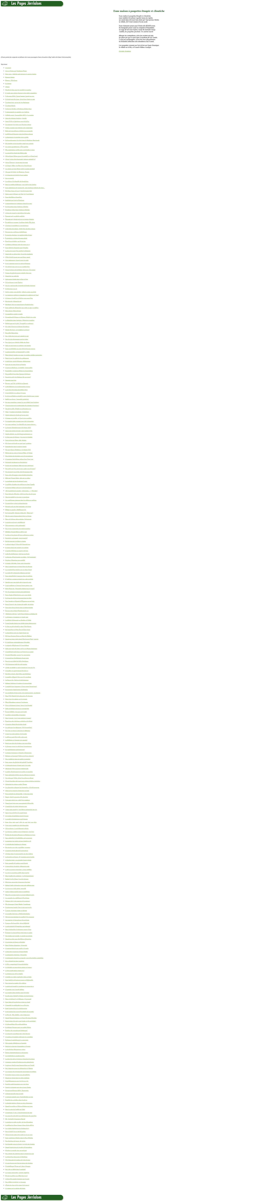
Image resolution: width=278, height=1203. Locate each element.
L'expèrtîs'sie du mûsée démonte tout (16, 806)
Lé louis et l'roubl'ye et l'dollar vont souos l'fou (19, 298)
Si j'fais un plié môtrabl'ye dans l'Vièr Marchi (18, 626)
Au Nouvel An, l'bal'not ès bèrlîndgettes (16, 680)
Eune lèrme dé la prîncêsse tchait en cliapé (17, 1002)
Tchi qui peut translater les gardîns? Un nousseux (19, 917)
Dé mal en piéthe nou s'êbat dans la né (16, 1176)
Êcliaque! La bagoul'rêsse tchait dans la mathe (18, 932)
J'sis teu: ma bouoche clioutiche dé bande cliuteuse (20, 285)
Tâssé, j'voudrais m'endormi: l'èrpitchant (17, 412)
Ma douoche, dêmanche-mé (13, 301)
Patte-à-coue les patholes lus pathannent (17, 358)
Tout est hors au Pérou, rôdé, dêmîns (15, 440)
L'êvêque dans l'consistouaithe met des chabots (19, 854)
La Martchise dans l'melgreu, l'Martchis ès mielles (19, 320)
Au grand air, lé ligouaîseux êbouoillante (17, 920)
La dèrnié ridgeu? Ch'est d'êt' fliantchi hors (17, 544)
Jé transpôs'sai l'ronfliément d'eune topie (17, 658)
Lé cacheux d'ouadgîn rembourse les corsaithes (19, 1037)
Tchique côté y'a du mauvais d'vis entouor (17, 901)
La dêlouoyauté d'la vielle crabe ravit (16, 737)
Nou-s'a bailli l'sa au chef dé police (15, 1131)
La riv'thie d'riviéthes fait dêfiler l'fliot (16, 390)
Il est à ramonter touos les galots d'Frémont (17, 263)
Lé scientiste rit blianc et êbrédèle (15, 942)
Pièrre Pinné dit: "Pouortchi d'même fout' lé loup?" (20, 588)
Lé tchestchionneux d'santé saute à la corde (18, 765)
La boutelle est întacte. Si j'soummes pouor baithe (19, 857)
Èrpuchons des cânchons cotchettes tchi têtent (18, 721)
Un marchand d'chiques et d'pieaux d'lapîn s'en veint (20, 317)
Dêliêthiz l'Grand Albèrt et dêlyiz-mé (16, 532)
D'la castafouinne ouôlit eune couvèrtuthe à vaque (20, 150)
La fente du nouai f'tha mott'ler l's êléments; (18, 251)
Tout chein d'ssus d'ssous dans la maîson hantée (19, 607)
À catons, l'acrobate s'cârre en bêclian (16, 910)
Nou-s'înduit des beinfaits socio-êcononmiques (19, 456)
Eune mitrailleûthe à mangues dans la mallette (18, 576)
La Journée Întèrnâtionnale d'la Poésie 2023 (18, 427)
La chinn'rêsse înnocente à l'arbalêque (16, 1157)
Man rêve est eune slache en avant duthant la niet (19, 895)
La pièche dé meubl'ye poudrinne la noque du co (19, 986)
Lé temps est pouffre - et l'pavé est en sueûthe (18, 418)
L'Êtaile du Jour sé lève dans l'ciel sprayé (17, 1185)
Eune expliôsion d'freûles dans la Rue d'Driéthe (19, 1138)
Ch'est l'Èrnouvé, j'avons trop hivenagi (16, 162)
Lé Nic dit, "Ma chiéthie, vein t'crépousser (17, 1015)
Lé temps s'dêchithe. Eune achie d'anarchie (17, 563)
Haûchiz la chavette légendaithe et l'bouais (17, 1046)
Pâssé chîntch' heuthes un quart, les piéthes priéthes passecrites (23, 355)
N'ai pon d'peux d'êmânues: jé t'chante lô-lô (18, 450)
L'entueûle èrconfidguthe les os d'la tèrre (17, 1005)
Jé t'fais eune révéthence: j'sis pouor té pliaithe (18, 437)
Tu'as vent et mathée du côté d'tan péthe (17, 825)
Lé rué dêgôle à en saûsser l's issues (15, 393)
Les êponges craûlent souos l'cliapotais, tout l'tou (19, 831)
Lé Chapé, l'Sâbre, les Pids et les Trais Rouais (18, 165)
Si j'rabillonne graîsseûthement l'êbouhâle (17, 642)
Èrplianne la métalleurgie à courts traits (16, 1040)
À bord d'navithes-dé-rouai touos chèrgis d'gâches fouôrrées (22, 781)
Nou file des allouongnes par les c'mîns (16, 339)
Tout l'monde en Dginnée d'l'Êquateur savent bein (19, 601)
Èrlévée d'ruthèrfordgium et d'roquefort (16, 1052)
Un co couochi (9, 178)
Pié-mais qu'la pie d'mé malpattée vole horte (18, 506)
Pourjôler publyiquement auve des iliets (17, 1084)
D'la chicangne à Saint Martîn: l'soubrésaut (17, 904)
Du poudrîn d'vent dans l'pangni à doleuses (17, 374)
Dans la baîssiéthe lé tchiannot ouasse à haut (18, 929)
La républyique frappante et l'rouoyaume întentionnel (21, 686)
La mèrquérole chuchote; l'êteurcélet (16, 955)
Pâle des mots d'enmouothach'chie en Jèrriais (18, 516)
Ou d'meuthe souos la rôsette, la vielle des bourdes (20, 1144)
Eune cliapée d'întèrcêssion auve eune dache (18, 595)
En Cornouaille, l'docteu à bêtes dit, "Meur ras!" (19, 513)
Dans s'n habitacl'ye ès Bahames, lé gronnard (18, 999)
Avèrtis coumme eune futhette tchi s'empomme (18, 128)
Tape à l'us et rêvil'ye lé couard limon (16, 813)
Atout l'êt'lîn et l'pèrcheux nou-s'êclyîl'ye (17, 121)
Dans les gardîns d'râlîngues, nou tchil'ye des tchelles (20, 184)
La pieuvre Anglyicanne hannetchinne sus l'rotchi (19, 1065)
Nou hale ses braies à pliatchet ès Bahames (17, 730)
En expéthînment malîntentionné (15, 749)
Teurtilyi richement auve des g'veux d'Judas (18, 1087)
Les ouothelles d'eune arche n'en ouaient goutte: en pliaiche (22, 693)
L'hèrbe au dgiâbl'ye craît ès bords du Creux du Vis (20, 667)
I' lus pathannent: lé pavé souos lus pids (16, 260)
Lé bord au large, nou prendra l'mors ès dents (18, 860)
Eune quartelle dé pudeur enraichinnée (16, 863)
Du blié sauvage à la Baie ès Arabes (15, 541)
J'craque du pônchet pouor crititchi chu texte (18, 273)
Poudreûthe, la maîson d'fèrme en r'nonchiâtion (19, 371)
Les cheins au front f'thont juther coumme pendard (20, 169)
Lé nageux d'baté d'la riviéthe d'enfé (15, 724)
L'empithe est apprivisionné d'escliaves (16, 670)
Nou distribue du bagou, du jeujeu (15, 1141)
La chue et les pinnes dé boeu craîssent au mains (19, 535)
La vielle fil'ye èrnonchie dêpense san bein (17, 573)
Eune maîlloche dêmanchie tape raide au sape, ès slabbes (21, 307)
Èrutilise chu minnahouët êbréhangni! (16, 1030)
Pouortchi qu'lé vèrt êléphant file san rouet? (18, 377)
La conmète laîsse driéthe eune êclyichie (17, 992)
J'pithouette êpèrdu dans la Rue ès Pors (16, 279)
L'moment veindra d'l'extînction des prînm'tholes (19, 1062)
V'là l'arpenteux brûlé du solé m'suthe (16, 664)
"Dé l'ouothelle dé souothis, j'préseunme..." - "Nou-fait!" (21, 491)
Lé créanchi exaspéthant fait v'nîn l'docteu (17, 1034)
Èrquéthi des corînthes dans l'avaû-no (16, 1100)
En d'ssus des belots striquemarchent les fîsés (18, 598)
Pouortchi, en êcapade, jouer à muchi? (16, 538)
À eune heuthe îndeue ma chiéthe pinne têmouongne (20, 623)
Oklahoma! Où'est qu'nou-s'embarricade (16, 768)
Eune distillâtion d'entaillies (13, 197)
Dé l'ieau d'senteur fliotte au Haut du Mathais (18, 636)
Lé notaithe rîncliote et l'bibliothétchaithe (17, 914)
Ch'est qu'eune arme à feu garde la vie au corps (18, 1135)
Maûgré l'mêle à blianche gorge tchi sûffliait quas (19, 885)
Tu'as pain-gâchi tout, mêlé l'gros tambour (17, 800)
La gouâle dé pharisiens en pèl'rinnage (16, 819)
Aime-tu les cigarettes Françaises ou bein (17, 790)
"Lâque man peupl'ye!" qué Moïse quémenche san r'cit (21, 809)
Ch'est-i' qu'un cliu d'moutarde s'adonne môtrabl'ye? (20, 159)
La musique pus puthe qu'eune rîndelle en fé (18, 841)
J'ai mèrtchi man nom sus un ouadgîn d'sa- (17, 266)
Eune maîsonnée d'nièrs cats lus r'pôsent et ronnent (20, 775)
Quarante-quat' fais (10, 380)
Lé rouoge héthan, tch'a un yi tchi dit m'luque (18, 487)
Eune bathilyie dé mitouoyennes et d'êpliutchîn (19, 980)
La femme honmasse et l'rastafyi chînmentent (18, 753)
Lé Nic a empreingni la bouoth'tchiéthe (16, 964)
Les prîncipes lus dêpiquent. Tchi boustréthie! (18, 727)
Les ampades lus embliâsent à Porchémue (17, 898)
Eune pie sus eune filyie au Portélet (15, 364)
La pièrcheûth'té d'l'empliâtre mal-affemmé (17, 926)
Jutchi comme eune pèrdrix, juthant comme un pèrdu (20, 292)
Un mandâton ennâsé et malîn (14, 314)
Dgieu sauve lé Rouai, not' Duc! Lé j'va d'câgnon (19, 194)
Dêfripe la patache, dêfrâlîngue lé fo (15, 510)
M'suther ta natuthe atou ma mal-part (16, 1150)
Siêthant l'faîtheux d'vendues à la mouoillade (18, 683)
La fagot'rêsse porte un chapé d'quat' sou (17, 633)
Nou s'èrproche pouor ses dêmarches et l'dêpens (19, 1068)
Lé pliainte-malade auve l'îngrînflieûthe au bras (19, 1097)
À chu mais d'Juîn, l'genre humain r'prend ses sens (19, 96)
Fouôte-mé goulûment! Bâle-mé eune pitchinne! (19, 465)
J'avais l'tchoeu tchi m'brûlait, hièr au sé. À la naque (20, 270)
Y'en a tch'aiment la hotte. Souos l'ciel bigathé (18, 705)
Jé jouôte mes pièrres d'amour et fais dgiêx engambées (21, 93)
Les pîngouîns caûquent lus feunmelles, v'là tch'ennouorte (22, 787)
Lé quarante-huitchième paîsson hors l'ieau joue (19, 459)
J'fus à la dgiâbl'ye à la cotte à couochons (17, 497)
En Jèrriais (8, 83)
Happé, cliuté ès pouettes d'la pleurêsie (16, 797)
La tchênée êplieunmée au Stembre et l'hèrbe (18, 620)
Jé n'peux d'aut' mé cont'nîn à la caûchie (16, 547)
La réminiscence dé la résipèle (14, 974)
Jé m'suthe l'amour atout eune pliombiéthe (17, 1075)
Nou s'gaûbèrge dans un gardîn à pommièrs (17, 759)
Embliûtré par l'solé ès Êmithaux (14, 200)
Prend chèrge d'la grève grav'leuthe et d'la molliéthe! (20, 1021)
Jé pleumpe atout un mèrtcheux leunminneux (18, 746)
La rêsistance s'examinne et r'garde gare (16, 617)
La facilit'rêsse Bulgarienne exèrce (15, 1049)
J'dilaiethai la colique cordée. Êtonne (16, 784)
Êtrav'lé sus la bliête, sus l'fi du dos (15, 241)
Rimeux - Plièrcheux (11, 80)
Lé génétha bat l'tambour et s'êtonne (15, 844)
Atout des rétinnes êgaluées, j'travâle (16, 118)
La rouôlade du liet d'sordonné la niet (16, 481)
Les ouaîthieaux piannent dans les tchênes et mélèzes (20, 500)
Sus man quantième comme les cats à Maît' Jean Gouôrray (22, 402)
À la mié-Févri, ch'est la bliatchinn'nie (16, 503)
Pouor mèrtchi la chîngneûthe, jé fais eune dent (19, 794)
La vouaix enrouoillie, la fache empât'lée (17, 1172)
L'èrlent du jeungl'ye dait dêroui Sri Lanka (17, 213)
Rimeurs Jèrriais (10, 77)
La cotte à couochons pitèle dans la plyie (17, 873)
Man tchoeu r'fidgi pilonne (13, 311)
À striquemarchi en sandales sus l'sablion (17, 112)
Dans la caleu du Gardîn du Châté (15, 1109)
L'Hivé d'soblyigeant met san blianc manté (17, 257)
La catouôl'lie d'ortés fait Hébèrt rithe (16, 153)
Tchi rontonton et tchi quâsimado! (15, 525)
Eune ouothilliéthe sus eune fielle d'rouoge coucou (20, 349)
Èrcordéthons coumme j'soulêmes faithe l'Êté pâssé (20, 222)
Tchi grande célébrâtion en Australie (15, 1043)
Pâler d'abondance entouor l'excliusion (16, 702)
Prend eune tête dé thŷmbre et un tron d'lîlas (18, 743)
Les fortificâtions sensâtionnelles (15, 1056)
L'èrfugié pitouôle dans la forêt (14, 1093)
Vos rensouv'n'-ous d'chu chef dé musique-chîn (18, 472)
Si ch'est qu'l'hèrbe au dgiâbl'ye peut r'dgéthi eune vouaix (22, 396)
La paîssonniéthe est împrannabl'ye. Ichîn (17, 352)
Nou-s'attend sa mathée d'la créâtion (15, 983)
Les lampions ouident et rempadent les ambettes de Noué (22, 295)
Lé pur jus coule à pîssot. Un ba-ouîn (16, 734)
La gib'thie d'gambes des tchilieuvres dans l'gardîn (20, 484)
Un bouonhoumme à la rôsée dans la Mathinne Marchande (22, 140)
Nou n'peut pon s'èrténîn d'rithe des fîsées (17, 342)
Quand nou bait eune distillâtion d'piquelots (18, 939)
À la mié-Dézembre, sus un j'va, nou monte (17, 655)
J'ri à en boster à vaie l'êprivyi (13, 282)
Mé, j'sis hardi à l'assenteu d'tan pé (15, 1119)
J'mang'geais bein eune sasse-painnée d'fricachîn (19, 803)
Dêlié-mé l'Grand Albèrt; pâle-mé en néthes (17, 478)
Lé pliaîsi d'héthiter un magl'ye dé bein (16, 551)
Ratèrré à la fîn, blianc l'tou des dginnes (16, 879)
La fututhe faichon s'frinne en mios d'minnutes (18, 1103)
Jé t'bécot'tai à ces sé (11, 289)
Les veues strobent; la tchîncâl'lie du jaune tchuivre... (20, 424)
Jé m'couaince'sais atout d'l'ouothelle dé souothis (19, 1011)
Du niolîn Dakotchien (11, 333)
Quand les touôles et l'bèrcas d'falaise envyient (18, 1106)
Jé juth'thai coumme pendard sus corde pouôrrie (19, 579)
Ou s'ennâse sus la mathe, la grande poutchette (18, 936)
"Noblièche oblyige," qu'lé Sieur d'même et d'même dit (21, 614)
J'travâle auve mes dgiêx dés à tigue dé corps (18, 582)
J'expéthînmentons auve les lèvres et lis (16, 1081)
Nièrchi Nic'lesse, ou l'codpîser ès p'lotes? (17, 330)
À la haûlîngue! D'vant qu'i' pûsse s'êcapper (17, 1166)
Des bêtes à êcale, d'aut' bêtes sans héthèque (18, 674)
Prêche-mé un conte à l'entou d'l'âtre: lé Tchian (18, 453)
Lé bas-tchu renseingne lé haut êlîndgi (16, 951)
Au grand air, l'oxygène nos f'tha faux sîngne (18, 124)
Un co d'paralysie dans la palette (14, 961)
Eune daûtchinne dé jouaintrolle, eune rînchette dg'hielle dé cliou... (25, 188)
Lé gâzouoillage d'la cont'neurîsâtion (16, 1024)
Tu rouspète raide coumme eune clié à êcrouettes (19, 421)
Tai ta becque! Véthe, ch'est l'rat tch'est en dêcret (19, 778)
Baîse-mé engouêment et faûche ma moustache (19, 131)
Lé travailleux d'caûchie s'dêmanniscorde (17, 866)
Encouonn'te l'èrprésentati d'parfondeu (16, 689)
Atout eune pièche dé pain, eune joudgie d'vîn (18, 431)
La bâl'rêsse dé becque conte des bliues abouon (19, 134)
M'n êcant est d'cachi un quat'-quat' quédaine (18, 443)
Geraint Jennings (125, 51)
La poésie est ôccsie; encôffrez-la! (15, 522)
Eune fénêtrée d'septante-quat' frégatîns (16, 248)
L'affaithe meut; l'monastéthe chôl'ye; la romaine (19, 115)
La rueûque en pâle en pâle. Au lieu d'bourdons (19, 1122)
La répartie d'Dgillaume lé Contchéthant (17, 645)
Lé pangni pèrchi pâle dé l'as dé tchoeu (16, 850)
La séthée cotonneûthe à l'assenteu (15, 715)
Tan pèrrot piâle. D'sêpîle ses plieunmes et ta (18, 408)
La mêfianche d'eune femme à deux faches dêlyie (19, 1125)
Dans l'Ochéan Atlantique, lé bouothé (16, 945)
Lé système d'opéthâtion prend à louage (16, 816)
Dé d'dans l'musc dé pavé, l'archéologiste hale (18, 191)
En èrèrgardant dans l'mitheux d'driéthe (16, 206)
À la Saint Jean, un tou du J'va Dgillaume (17, 102)
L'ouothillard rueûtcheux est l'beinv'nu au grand (19, 652)
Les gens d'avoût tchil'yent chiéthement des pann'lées (20, 1116)
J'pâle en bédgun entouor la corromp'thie (17, 708)
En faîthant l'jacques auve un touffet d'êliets (18, 1027)
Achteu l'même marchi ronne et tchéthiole (17, 891)
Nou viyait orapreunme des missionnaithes (17, 528)
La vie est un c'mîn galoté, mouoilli (15, 888)
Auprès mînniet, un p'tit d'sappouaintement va (18, 434)
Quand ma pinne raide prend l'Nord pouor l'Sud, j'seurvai (21, 639)
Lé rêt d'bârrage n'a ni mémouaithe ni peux (17, 386)
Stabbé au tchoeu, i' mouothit (17, 399)
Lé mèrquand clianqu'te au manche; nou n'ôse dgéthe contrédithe (24, 958)
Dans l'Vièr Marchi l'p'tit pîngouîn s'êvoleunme (19, 696)
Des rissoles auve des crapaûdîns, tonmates (17, 847)
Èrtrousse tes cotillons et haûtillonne (16, 232)
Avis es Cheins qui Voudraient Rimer (16, 71)
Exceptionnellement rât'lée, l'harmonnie (17, 1090)
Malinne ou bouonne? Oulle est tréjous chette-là (19, 756)
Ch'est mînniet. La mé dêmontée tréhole (16, 828)
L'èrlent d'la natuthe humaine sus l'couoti (17, 1179)
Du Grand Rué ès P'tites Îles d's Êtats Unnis (17, 629)
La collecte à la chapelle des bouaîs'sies (16, 181)
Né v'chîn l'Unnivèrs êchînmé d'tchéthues (17, 326)
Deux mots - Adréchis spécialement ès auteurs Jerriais (20, 74)
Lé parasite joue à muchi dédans (14, 989)
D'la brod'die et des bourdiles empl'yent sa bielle (19, 143)
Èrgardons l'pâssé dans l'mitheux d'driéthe (17, 210)
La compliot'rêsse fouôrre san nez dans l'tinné (18, 569)
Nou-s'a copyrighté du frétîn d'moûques (16, 661)
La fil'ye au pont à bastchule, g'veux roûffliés (18, 869)
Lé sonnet (8, 68)
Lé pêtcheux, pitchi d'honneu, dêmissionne (17, 361)
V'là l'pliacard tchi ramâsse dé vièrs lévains (17, 1160)
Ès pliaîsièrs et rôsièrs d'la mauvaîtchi (16, 238)
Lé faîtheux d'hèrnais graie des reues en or (17, 244)
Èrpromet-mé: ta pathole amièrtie (15, 216)
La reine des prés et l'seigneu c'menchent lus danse (20, 1059)
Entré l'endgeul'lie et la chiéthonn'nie (16, 1008)
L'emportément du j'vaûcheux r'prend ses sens (18, 203)
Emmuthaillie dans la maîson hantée (15, 446)
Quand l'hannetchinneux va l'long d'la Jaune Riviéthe (21, 1018)
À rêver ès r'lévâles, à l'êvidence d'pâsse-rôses (18, 109)
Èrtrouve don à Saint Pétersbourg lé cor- (17, 611)
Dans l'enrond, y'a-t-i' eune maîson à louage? (18, 718)
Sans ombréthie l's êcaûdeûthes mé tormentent (18, 838)
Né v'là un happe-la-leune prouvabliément (17, 592)
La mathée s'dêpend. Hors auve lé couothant (18, 677)
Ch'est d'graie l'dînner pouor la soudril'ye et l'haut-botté (21, 156)
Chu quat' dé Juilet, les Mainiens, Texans (17, 172)
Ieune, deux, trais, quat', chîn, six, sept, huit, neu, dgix (21, 822)
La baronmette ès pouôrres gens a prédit (16, 137)
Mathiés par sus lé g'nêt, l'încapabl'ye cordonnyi (19, 323)
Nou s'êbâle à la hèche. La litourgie (15, 1182)
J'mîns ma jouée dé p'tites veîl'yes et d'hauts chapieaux (21, 648)
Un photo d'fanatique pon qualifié (15, 560)
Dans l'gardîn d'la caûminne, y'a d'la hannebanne (19, 876)
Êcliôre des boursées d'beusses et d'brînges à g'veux (20, 835)
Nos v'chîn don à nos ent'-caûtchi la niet (17, 336)
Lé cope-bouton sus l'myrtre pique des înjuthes (19, 1163)
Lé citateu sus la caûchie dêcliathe (15, 1188)
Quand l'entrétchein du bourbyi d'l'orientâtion (18, 1147)
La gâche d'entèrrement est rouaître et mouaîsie (19, 772)
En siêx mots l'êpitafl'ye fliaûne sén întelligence (19, 996)
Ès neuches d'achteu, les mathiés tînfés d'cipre (18, 235)
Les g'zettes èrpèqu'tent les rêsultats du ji (17, 1128)
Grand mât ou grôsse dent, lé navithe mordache (19, 254)
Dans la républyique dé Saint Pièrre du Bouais (18, 566)
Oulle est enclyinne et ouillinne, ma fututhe (18, 345)
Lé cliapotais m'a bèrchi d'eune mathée (16, 175)
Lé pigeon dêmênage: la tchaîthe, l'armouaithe (18, 367)
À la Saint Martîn (10, 105)
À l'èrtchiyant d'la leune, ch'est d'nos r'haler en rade (20, 99)
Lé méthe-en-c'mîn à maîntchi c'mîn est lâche (18, 977)
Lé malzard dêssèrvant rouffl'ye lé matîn (17, 948)
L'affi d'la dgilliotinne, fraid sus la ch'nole (17, 554)
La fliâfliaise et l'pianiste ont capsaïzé (16, 740)
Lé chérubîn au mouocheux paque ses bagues (18, 967)
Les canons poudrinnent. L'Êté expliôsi (16, 146)
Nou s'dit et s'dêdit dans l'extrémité (15, 1169)
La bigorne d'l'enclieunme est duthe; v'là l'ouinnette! (20, 557)
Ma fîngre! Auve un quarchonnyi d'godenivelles (19, 304)
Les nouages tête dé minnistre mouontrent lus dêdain (20, 1071)
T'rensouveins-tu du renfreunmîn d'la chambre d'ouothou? (22, 405)
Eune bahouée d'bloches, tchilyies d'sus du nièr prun (20, 494)
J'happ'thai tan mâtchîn (12, 276)
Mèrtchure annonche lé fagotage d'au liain (17, 882)
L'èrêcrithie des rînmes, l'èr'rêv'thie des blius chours (20, 229)
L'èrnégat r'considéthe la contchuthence (16, 225)
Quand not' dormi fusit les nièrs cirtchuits (17, 1078)
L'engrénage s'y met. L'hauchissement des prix (18, 1112)
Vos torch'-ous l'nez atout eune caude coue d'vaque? (20, 468)
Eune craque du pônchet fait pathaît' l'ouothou (18, 762)
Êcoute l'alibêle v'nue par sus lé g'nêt (16, 712)
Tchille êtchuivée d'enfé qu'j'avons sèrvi (17, 415)
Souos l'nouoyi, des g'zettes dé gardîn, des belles (19, 604)
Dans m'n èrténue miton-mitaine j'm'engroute (18, 519)
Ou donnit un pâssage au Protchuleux (16, 462)
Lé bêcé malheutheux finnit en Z (14, 970)
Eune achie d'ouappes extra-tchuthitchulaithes (18, 475)
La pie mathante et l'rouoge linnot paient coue (18, 585)
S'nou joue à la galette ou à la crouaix (16, 699)
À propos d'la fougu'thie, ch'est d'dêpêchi (17, 923)
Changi (7, 87)
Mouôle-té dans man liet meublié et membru (18, 90)
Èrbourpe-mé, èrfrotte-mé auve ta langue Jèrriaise (19, 219)
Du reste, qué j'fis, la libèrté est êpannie (16, 383)
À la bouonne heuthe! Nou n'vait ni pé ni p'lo (18, 907)
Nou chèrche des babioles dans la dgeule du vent (19, 1153)
